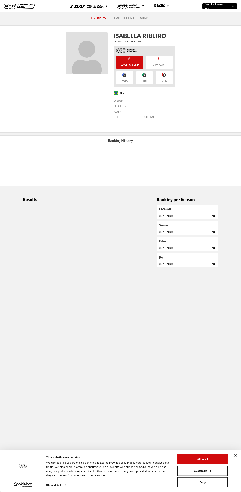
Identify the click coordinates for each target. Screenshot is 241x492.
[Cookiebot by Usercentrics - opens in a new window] (22, 485)
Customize (200, 470)
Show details (54, 485)
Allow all (202, 459)
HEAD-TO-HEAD (123, 18)
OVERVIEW (98, 18)
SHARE (144, 18)
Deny (202, 482)
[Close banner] (235, 455)
